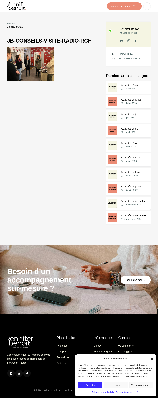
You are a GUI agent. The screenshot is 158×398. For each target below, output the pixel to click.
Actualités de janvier (131, 186)
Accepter (90, 385)
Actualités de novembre (133, 215)
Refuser (116, 385)
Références (63, 363)
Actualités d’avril (129, 143)
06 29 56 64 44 (125, 54)
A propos (61, 351)
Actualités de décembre (133, 201)
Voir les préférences (141, 385)
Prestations (63, 357)
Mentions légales (103, 351)
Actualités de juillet (131, 99)
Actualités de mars (130, 157)
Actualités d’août (129, 85)
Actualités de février (131, 172)
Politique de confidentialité (103, 392)
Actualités (62, 345)
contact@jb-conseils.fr (128, 58)
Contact (98, 345)
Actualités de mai (130, 128)
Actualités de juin (130, 114)
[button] (151, 358)
